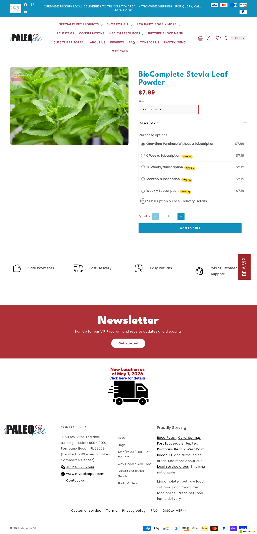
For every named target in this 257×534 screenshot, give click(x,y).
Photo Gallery (128, 483)
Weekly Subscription (168, 190)
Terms (111, 510)
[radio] (143, 143)
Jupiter (191, 443)
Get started (128, 343)
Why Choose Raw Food (135, 464)
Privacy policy (134, 510)
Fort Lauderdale (170, 443)
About (122, 438)
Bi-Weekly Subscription (170, 167)
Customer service (86, 510)
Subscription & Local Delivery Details (177, 201)
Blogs (121, 445)
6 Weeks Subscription (169, 155)
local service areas (173, 466)
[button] (80, 24)
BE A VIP (244, 267)
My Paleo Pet (28, 528)
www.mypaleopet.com (85, 473)
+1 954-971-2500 (80, 467)
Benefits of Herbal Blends (131, 473)
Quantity (144, 216)
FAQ (154, 510)
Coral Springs (189, 437)
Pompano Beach (171, 449)
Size (141, 101)
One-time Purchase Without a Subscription (180, 143)
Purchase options (153, 135)
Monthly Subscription (168, 179)
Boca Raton (166, 437)
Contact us (75, 480)
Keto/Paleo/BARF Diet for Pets (135, 454)
